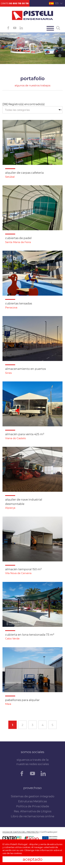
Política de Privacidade (32, 806)
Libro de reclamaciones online (32, 816)
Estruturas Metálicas (32, 801)
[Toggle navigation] (50, 28)
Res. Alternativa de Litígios (32, 811)
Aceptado (32, 859)
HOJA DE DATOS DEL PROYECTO (20, 832)
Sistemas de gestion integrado (32, 796)
